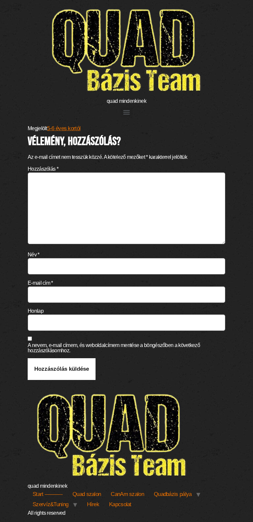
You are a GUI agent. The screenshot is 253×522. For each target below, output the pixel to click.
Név (34, 254)
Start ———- (48, 494)
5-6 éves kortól (64, 128)
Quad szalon (86, 494)
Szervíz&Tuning (50, 504)
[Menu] (126, 112)
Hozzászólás (43, 169)
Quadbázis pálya (173, 494)
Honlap (35, 311)
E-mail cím (40, 283)
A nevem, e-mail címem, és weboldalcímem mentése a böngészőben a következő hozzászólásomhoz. (114, 348)
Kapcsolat (120, 504)
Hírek (93, 504)
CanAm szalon (127, 494)
